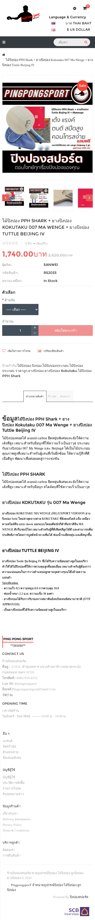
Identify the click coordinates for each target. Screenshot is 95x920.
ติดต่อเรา (65, 396)
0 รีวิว (28, 243)
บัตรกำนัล (9, 746)
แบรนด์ (7, 741)
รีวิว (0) (52, 396)
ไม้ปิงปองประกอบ (55, 365)
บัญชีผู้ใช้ (9, 777)
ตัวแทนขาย (11, 752)
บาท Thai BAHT (78, 23)
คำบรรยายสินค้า (35, 396)
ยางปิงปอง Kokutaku (61, 371)
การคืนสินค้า (11, 855)
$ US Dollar (78, 29)
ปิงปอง (37, 365)
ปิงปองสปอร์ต (79, 897)
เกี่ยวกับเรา (10, 813)
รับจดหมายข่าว (13, 794)
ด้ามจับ (10, 300)
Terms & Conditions (16, 830)
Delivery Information (16, 819)
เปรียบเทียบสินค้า (53, 351)
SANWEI (51, 264)
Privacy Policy (12, 825)
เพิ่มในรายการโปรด (18, 351)
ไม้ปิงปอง (24, 365)
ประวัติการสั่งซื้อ (14, 783)
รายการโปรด (12, 788)
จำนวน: (8, 321)
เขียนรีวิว (42, 243)
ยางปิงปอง (36, 371)
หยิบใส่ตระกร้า (66, 330)
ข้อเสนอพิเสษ (12, 758)
